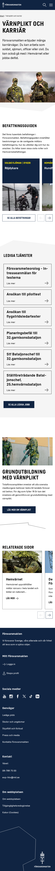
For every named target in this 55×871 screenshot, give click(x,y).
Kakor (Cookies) (10, 812)
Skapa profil (12, 673)
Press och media (11, 735)
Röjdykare (11, 168)
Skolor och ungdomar (13, 722)
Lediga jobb (8, 715)
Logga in (10, 664)
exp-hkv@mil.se (11, 777)
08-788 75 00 (9, 771)
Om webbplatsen (11, 799)
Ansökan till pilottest (24, 294)
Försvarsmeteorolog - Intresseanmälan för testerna (27, 273)
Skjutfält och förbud (12, 729)
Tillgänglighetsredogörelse (16, 806)
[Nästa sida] (49, 217)
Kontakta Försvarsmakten (15, 742)
